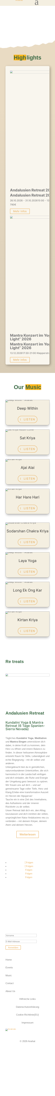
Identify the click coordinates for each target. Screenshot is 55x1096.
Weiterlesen (27, 834)
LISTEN (29, 419)
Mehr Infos (20, 211)
